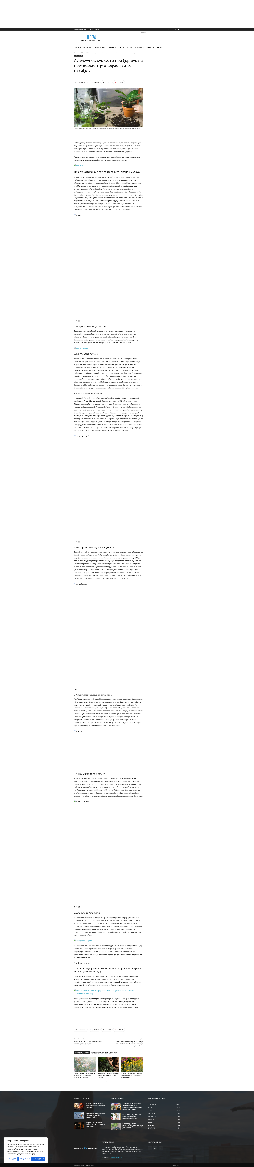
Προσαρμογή (12, 1159)
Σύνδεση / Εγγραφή (94, 29)
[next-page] (110, 1081)
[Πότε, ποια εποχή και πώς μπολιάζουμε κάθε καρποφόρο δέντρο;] (116, 1116)
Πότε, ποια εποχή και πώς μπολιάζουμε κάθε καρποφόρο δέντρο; (131, 1116)
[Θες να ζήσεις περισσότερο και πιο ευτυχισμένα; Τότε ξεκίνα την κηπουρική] (108, 1064)
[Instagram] (175, 29)
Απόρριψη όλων (25, 1159)
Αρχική (76, 53)
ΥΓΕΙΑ (121, 47)
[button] (168, 29)
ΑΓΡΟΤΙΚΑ (138, 47)
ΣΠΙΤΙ (129, 47)
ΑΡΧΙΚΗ (78, 47)
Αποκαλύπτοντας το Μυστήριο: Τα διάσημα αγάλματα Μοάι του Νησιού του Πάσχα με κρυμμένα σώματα (129, 1044)
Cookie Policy (176, 1165)
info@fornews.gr (116, 1157)
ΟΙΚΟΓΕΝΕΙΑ (99, 47)
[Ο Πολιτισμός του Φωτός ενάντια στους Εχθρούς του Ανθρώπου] (79, 1106)
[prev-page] (106, 1081)
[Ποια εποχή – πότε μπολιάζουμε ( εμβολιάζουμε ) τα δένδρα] (116, 1126)
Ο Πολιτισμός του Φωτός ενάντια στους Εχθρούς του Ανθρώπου (95, 1105)
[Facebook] (171, 29)
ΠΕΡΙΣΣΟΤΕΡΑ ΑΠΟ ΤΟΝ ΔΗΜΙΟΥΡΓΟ (104, 1053)
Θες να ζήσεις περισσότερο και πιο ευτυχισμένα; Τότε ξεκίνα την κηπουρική (108, 1075)
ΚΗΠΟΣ (87, 53)
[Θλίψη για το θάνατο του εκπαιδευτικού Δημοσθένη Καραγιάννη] (79, 1125)
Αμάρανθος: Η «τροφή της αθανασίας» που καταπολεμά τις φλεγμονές (88, 1043)
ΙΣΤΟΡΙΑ (159, 47)
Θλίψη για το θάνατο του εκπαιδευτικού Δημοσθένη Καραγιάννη (95, 1125)
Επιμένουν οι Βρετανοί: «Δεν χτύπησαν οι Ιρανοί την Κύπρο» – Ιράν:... (96, 1115)
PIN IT (77, 321)
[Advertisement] (59, 14)
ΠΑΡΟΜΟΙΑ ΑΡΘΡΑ (82, 1053)
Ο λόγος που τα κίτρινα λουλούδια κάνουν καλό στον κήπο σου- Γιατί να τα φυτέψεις (131, 1075)
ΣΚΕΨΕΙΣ (149, 47)
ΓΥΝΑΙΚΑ (111, 47)
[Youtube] (178, 29)
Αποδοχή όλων (39, 1159)
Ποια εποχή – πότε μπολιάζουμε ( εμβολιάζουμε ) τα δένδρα (132, 1126)
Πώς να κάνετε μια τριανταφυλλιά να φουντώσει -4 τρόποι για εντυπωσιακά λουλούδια (84, 1075)
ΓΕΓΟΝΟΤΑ (87, 47)
